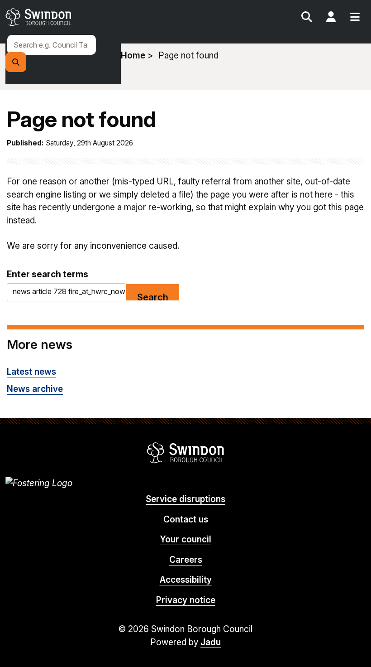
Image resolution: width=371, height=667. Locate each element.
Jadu (210, 642)
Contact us (185, 519)
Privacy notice (185, 600)
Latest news (31, 372)
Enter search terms (47, 274)
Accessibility (186, 580)
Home (133, 55)
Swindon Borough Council (186, 453)
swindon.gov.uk (93, 17)
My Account (331, 18)
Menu (355, 18)
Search (307, 18)
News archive (35, 389)
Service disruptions (185, 499)
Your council (185, 539)
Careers (185, 560)
